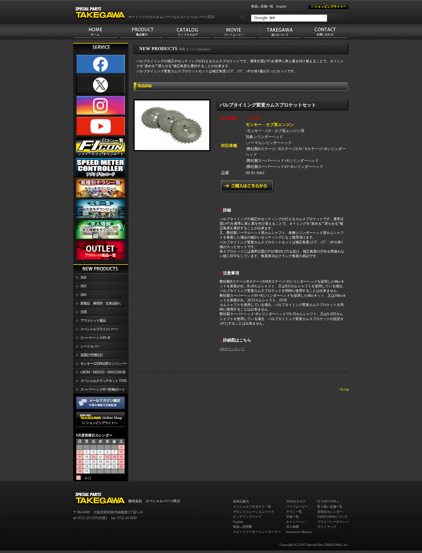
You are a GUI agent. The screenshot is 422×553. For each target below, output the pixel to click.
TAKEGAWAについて (332, 516)
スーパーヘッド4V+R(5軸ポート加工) (99, 390)
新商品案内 (241, 501)
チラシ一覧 (294, 511)
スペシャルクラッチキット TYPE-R (100, 382)
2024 (83, 295)
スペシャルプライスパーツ (99, 329)
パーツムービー (297, 506)
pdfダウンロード (232, 349)
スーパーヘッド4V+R (95, 338)
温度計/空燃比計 (91, 355)
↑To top (343, 389)
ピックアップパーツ (247, 516)
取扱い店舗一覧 (262, 6)
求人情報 (292, 526)
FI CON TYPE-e (328, 501)
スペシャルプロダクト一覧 (252, 506)
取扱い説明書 (242, 526)
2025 (83, 286)
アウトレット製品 (93, 321)
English (281, 6)
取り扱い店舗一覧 (329, 506)
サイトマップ (326, 526)
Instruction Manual (298, 531)
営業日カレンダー (329, 511)
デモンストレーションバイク (253, 511)
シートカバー (89, 346)
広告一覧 (292, 516)
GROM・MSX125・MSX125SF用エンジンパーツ (99, 373)
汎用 (83, 312)
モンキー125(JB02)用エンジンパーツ (100, 365)
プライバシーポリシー (333, 521)
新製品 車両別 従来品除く (100, 303)
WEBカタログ (296, 501)
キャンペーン (295, 521)
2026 (83, 277)
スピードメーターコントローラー (256, 531)
